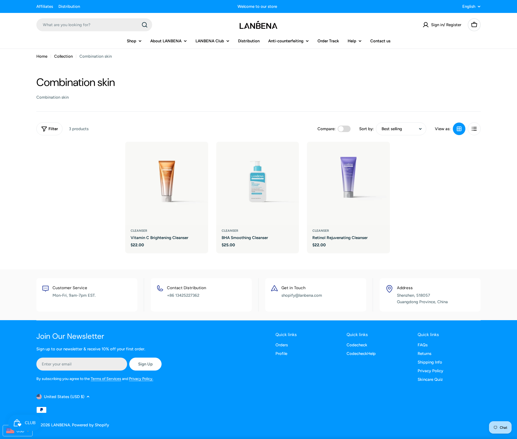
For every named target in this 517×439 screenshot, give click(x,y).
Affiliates (44, 6)
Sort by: (366, 128)
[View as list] (474, 128)
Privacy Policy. (141, 378)
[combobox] (94, 24)
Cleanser (139, 231)
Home (41, 56)
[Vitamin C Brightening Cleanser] (166, 183)
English (468, 7)
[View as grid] (459, 128)
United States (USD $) (64, 396)
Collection (63, 56)
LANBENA (60, 425)
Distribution (69, 6)
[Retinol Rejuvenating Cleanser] (348, 183)
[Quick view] (200, 153)
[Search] (144, 25)
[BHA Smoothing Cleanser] (257, 183)
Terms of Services (106, 378)
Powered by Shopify (90, 425)
